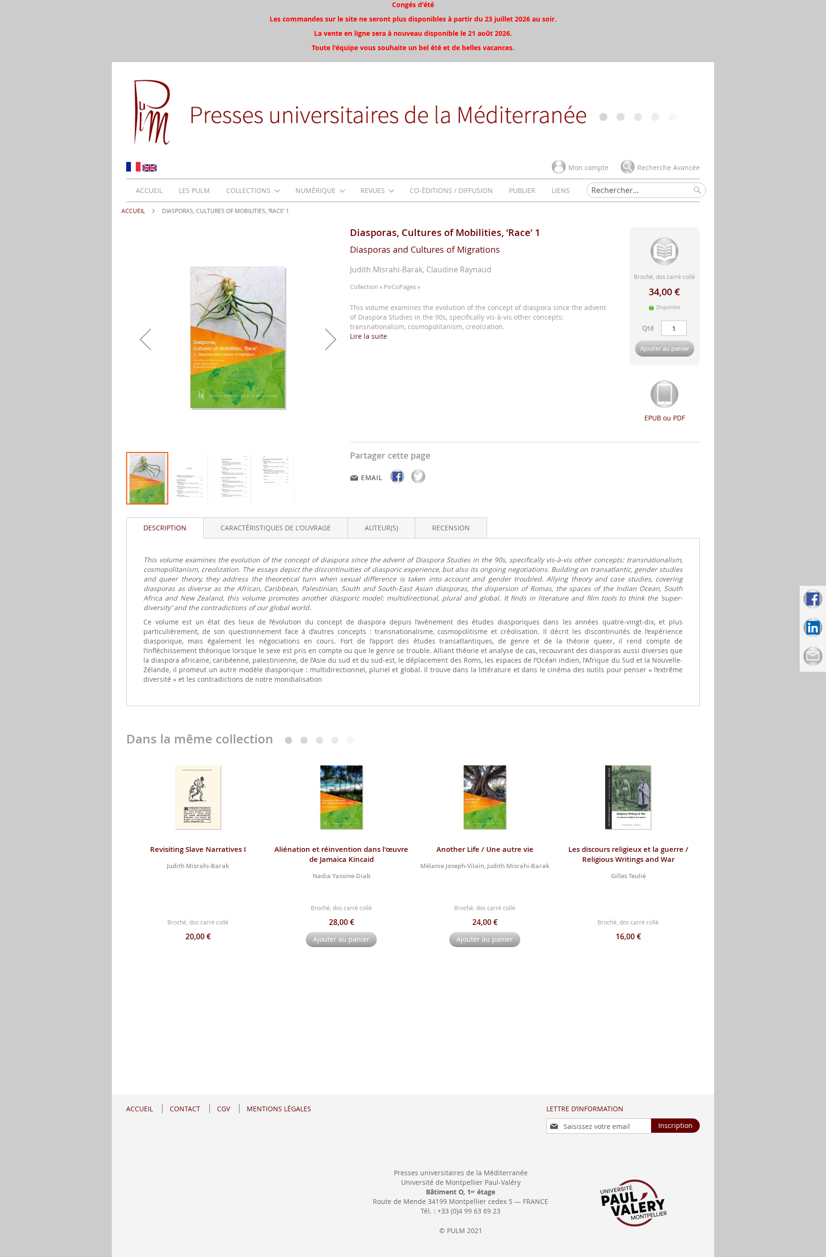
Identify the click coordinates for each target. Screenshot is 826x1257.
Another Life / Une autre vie (484, 849)
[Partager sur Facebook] (398, 483)
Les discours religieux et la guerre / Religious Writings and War (628, 854)
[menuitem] (149, 190)
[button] (145, 339)
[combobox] (646, 190)
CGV (223, 1108)
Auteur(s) (381, 527)
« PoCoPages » (400, 286)
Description (164, 527)
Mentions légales (279, 1108)
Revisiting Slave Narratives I (198, 849)
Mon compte (588, 167)
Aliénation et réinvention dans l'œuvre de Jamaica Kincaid (341, 854)
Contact (185, 1108)
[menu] (352, 190)
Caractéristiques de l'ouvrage (275, 527)
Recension (451, 527)
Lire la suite (368, 336)
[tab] (165, 527)
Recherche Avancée (668, 167)
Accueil (133, 211)
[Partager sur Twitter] (418, 483)
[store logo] (413, 111)
